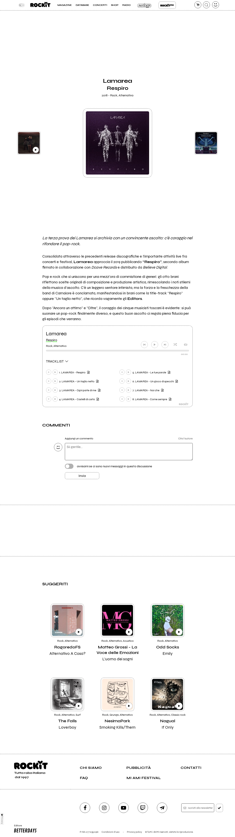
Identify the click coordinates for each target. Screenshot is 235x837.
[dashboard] (215, 4)
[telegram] (162, 808)
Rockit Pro (167, 5)
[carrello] (197, 4)
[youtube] (123, 808)
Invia (82, 476)
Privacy (2, 820)
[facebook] (85, 808)
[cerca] (206, 4)
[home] (40, 5)
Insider (144, 5)
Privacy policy (134, 831)
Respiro (51, 340)
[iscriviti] (219, 808)
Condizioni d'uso (111, 831)
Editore (17, 827)
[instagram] (104, 808)
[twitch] (143, 808)
